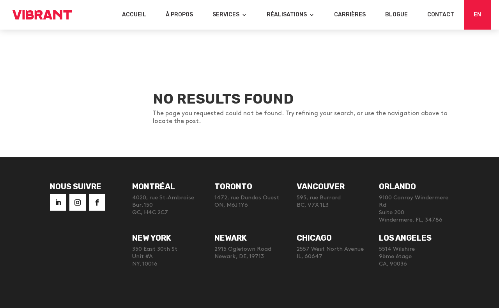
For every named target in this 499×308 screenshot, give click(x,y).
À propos (179, 14)
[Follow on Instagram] (77, 202)
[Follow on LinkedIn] (58, 202)
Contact (440, 14)
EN (477, 14)
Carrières (350, 14)
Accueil (134, 14)
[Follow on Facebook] (97, 202)
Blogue (396, 14)
